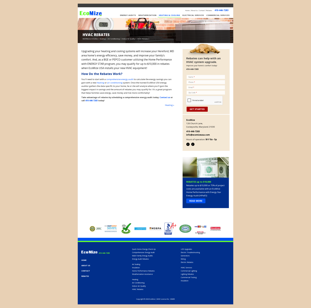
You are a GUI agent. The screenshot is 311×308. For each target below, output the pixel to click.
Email (191, 87)
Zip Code (192, 92)
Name (191, 77)
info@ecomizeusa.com (198, 134)
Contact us (165, 97)
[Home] (91, 14)
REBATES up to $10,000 (198, 181)
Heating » (169, 105)
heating (100, 82)
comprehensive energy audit (120, 79)
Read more (195, 200)
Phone (191, 82)
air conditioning (114, 82)
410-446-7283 (221, 10)
